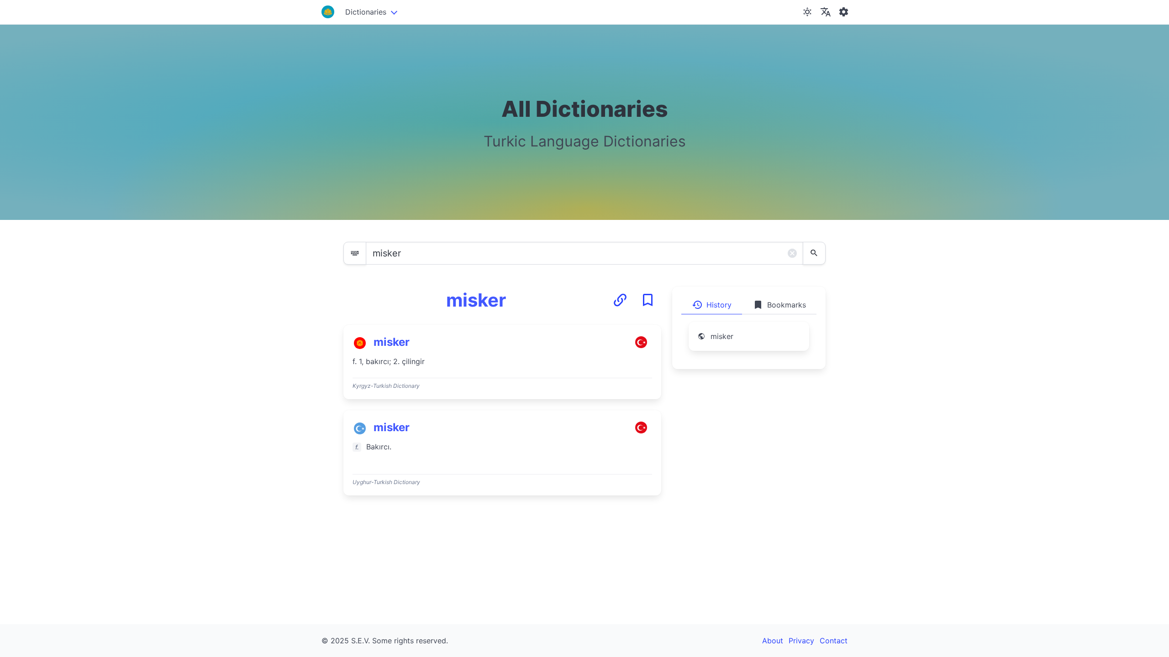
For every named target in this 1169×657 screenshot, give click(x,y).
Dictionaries (365, 11)
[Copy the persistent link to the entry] (620, 300)
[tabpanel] (749, 342)
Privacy (801, 640)
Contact (834, 640)
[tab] (711, 305)
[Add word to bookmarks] (647, 300)
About (772, 640)
